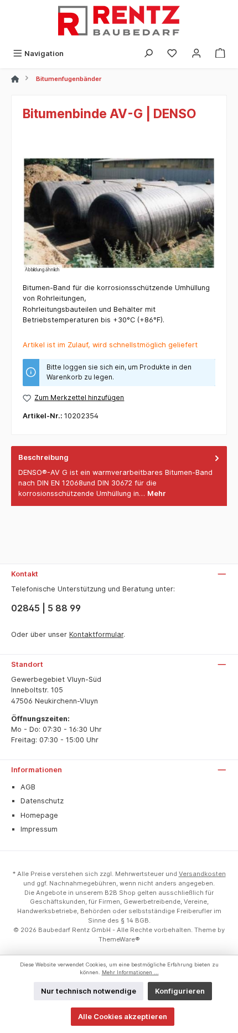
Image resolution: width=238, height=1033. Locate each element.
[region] (119, 212)
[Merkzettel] (172, 53)
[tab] (119, 475)
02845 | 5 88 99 (46, 608)
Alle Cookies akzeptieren (122, 1016)
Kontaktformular (96, 634)
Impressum (39, 829)
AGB (27, 787)
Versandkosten (202, 874)
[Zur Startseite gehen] (119, 22)
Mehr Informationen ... (130, 972)
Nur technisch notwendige (88, 991)
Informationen (36, 770)
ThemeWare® (119, 939)
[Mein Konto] (196, 53)
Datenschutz (42, 801)
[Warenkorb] (220, 53)
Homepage (39, 815)
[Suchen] (148, 53)
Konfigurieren (180, 991)
